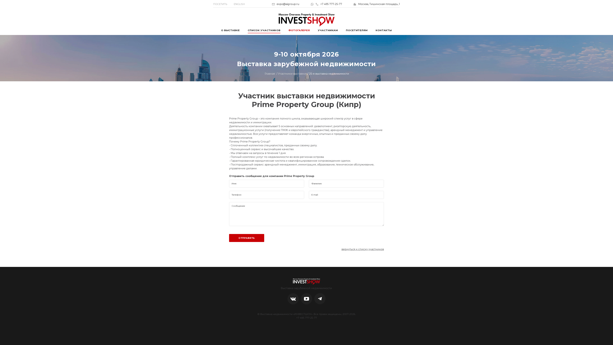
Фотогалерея (299, 30)
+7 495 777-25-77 (331, 4)
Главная (270, 73)
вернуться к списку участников (362, 249)
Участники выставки (292, 73)
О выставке (230, 30)
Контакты (384, 30)
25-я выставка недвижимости (329, 73)
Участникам (328, 30)
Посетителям (357, 30)
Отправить (246, 238)
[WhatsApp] (312, 4)
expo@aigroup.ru (288, 4)
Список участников (264, 30)
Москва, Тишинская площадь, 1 (379, 4)
